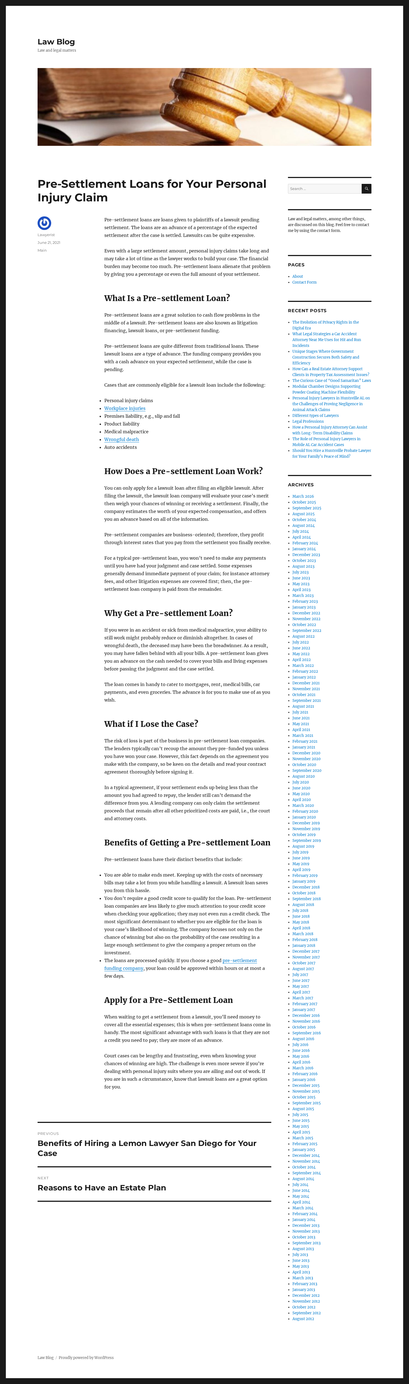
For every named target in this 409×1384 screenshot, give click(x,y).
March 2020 (303, 805)
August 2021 (303, 706)
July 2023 (300, 572)
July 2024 (300, 531)
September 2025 (306, 508)
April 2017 (301, 992)
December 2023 (306, 554)
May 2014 (300, 1196)
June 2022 (301, 648)
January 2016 (304, 1079)
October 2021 (304, 694)
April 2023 (301, 589)
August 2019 (303, 846)
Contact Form (304, 282)
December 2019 (306, 823)
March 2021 (302, 735)
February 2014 (304, 1214)
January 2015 (303, 1149)
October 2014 (304, 1167)
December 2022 (306, 613)
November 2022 (306, 619)
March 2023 (303, 595)
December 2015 (306, 1085)
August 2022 (303, 636)
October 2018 (304, 893)
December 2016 (306, 1015)
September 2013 (306, 1243)
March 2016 (303, 1068)
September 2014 (306, 1173)
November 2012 (306, 1301)
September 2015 (306, 1103)
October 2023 (304, 560)
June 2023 (301, 578)
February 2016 (305, 1074)
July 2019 (300, 852)
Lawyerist (46, 234)
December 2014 (306, 1155)
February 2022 (305, 671)
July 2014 (300, 1184)
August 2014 (303, 1179)
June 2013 (300, 1260)
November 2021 (306, 689)
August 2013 (303, 1249)
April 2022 (301, 659)
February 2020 (305, 811)
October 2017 (304, 963)
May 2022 (301, 654)
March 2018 (302, 934)
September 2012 (306, 1313)
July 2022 (300, 642)
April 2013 (301, 1272)
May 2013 (300, 1266)
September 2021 (306, 700)
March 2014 (302, 1208)
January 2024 (304, 549)
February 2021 (304, 741)
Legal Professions (308, 421)
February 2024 (305, 543)
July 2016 (300, 1044)
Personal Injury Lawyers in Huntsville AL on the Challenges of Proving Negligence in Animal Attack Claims (331, 404)
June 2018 (301, 916)
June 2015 (301, 1120)
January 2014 (303, 1219)
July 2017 (300, 974)
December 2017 (306, 951)
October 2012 (304, 1307)
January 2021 (303, 747)
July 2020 (300, 782)
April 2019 (301, 869)
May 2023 (300, 584)
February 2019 (305, 875)
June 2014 (301, 1190)
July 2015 (300, 1114)
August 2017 (303, 969)
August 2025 (303, 514)
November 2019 (306, 829)
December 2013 (305, 1225)
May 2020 (301, 794)
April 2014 (301, 1202)
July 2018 (300, 910)
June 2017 (301, 980)
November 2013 (306, 1231)
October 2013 (303, 1237)
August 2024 (303, 525)
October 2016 (304, 1027)
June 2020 (301, 788)
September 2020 (306, 770)
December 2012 (306, 1295)
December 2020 (306, 753)
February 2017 (304, 1004)
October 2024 (304, 519)
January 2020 (304, 817)
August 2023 (303, 566)
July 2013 (300, 1254)
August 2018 (303, 904)
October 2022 (304, 624)
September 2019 (306, 840)
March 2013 (302, 1278)
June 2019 (301, 858)
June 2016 (301, 1050)
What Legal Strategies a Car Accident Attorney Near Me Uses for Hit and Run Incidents (326, 340)
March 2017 (302, 998)
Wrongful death (121, 439)
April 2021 (301, 729)
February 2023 (305, 601)
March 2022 (303, 665)
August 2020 (303, 776)
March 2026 (303, 496)
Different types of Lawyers (315, 415)
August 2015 (303, 1109)
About (297, 276)
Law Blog (56, 41)
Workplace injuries (125, 408)
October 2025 (304, 502)
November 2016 (306, 1021)
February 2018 (304, 939)
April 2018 (301, 928)
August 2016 (303, 1039)
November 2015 (306, 1091)
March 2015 (302, 1138)
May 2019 (300, 864)
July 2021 (300, 712)
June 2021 (301, 718)
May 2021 (300, 724)
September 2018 (306, 899)
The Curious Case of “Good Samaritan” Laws (331, 380)
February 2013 (304, 1284)
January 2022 (304, 677)
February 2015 (304, 1144)
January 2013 (303, 1289)
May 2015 (300, 1126)
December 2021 (306, 683)
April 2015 (301, 1132)
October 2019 (304, 834)
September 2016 (306, 1033)
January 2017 (303, 1009)
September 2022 (306, 630)
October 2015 (304, 1097)
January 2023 (304, 607)
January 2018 (303, 945)
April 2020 (301, 799)
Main (42, 250)
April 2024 (301, 537)
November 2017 (306, 957)
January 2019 (304, 881)
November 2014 (306, 1161)
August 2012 (303, 1319)
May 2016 (300, 1056)
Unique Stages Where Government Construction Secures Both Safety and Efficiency (325, 357)
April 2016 (301, 1062)
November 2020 (306, 759)
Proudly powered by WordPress (86, 1357)
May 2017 (300, 986)
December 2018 (306, 887)
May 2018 (300, 922)
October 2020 (304, 764)
